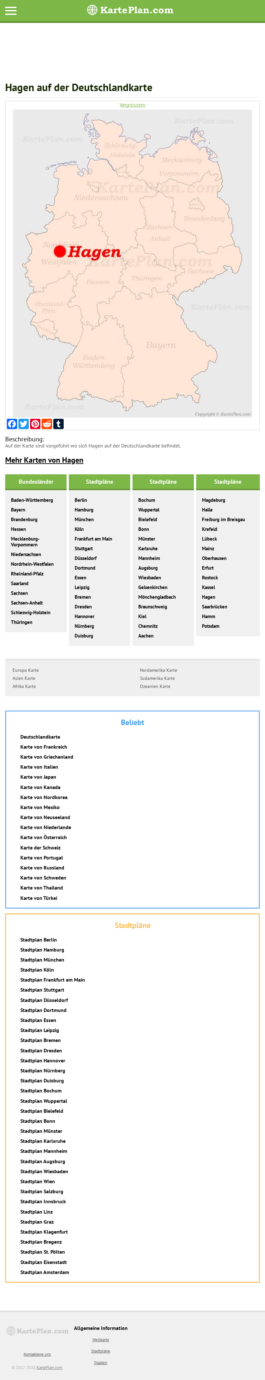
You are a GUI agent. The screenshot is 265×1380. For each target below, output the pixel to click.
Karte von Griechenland (46, 756)
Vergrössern (132, 105)
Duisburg (84, 636)
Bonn (143, 529)
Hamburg (84, 510)
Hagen (208, 597)
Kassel (208, 587)
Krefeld (209, 529)
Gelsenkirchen (152, 587)
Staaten (100, 1362)
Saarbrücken (214, 607)
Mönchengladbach (157, 597)
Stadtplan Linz (36, 1211)
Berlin (81, 500)
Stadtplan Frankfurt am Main (52, 979)
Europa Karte (26, 670)
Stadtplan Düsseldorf (44, 1000)
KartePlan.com (49, 1367)
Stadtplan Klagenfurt (44, 1231)
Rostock (210, 577)
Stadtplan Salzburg (41, 1191)
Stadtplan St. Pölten (42, 1251)
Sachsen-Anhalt (27, 603)
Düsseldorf (86, 558)
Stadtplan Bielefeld (41, 1111)
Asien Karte (24, 678)
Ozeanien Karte (155, 686)
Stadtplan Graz (37, 1221)
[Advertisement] (132, 55)
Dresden (83, 607)
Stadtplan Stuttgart (42, 989)
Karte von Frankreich (43, 746)
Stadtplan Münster (41, 1131)
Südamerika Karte (157, 678)
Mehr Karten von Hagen (44, 460)
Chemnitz (148, 626)
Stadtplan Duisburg (42, 1080)
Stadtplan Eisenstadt (43, 1262)
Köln (79, 529)
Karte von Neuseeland (45, 817)
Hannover (84, 616)
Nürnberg (84, 626)
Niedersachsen (26, 554)
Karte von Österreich (43, 837)
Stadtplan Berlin (38, 939)
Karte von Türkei (38, 898)
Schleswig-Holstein (30, 612)
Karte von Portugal (41, 857)
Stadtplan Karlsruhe (43, 1141)
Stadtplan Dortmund (43, 1010)
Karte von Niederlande (45, 827)
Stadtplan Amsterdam (44, 1272)
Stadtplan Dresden (41, 1050)
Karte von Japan (38, 777)
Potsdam (210, 626)
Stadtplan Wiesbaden (44, 1171)
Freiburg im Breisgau (223, 519)
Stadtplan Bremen (40, 1040)
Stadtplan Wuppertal (43, 1101)
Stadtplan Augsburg (42, 1161)
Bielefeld (147, 519)
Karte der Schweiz (40, 847)
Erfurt (208, 568)
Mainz (208, 548)
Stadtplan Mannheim (43, 1151)
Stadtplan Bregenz (41, 1241)
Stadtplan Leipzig (39, 1030)
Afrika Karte (24, 686)
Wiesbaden (149, 577)
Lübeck (209, 539)
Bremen (83, 597)
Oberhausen (214, 558)
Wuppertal (148, 510)
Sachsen (19, 593)
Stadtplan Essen (38, 1020)
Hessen (18, 529)
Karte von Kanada (40, 787)
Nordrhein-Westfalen (32, 564)
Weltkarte (100, 1340)
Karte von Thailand (41, 887)
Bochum (146, 500)
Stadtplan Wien (37, 1181)
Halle (207, 510)
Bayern (18, 510)
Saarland (19, 583)
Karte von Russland (42, 867)
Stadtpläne (100, 1351)
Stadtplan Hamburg (42, 949)
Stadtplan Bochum (41, 1090)
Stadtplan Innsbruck (43, 1201)
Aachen (146, 636)
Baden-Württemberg (32, 500)
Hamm (208, 616)
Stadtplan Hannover (42, 1060)
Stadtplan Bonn (37, 1121)
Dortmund (85, 568)
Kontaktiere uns (37, 1354)
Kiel (142, 616)
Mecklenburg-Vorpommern (25, 542)
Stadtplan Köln (37, 969)
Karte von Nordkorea (44, 797)
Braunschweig (152, 607)
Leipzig (82, 587)
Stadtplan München (42, 959)
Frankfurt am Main (93, 539)
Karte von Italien (39, 767)
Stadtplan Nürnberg (42, 1070)
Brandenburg (24, 519)
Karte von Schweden (43, 877)
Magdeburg (213, 500)
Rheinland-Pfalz (27, 574)
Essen (80, 577)
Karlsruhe (148, 548)
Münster (146, 539)
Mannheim (149, 558)
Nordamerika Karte (158, 670)
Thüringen (21, 622)
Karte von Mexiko (40, 807)
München (84, 519)
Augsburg (148, 568)
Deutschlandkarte (40, 736)
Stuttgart (84, 548)
